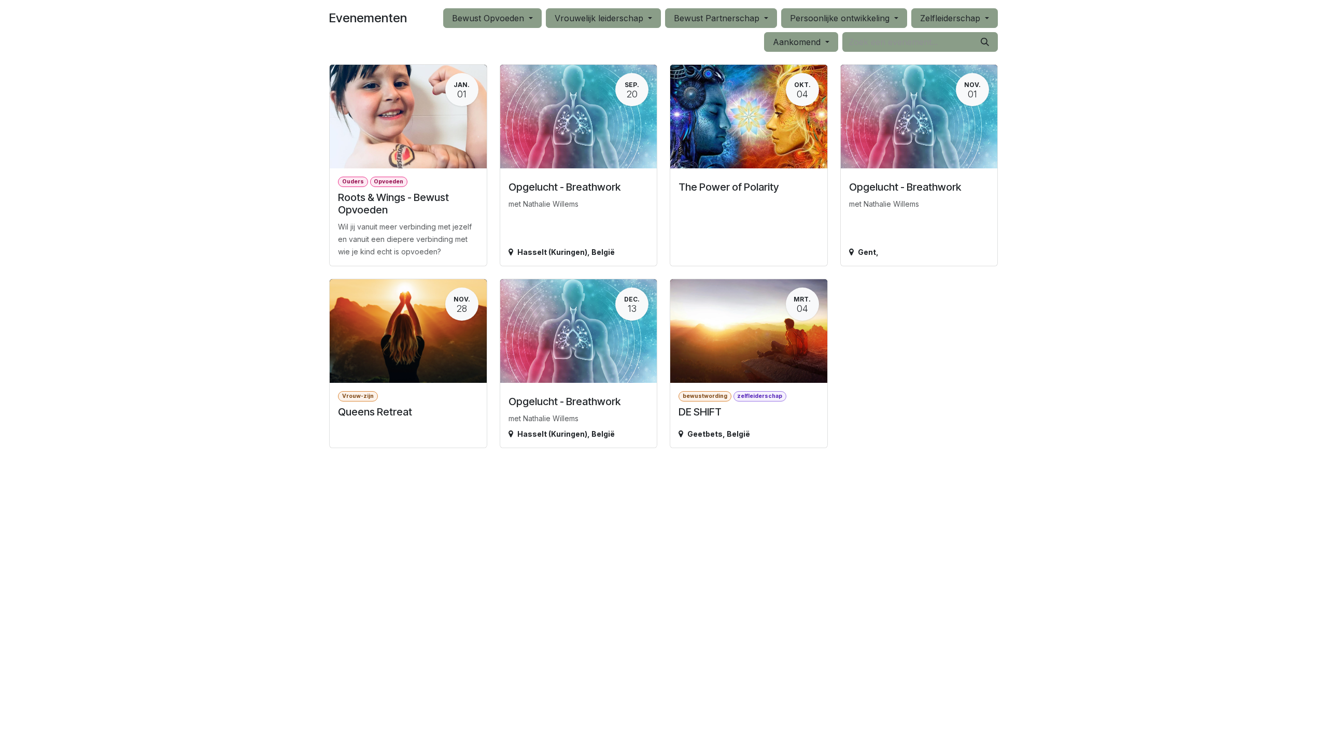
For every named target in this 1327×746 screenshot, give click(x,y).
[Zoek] (985, 42)
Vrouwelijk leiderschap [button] (600, 18)
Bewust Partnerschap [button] (718, 18)
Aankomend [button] (798, 42)
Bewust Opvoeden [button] (489, 18)
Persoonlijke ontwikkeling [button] (841, 18)
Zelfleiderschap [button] (951, 18)
